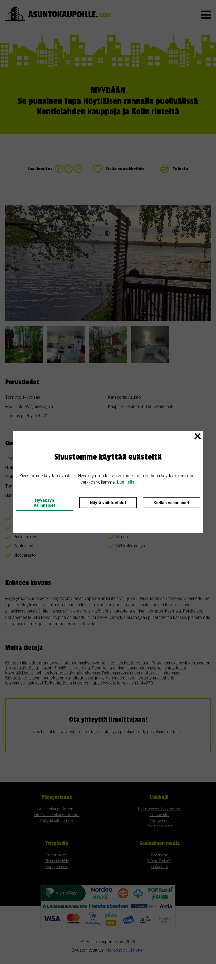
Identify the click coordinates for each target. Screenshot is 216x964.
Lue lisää (126, 482)
